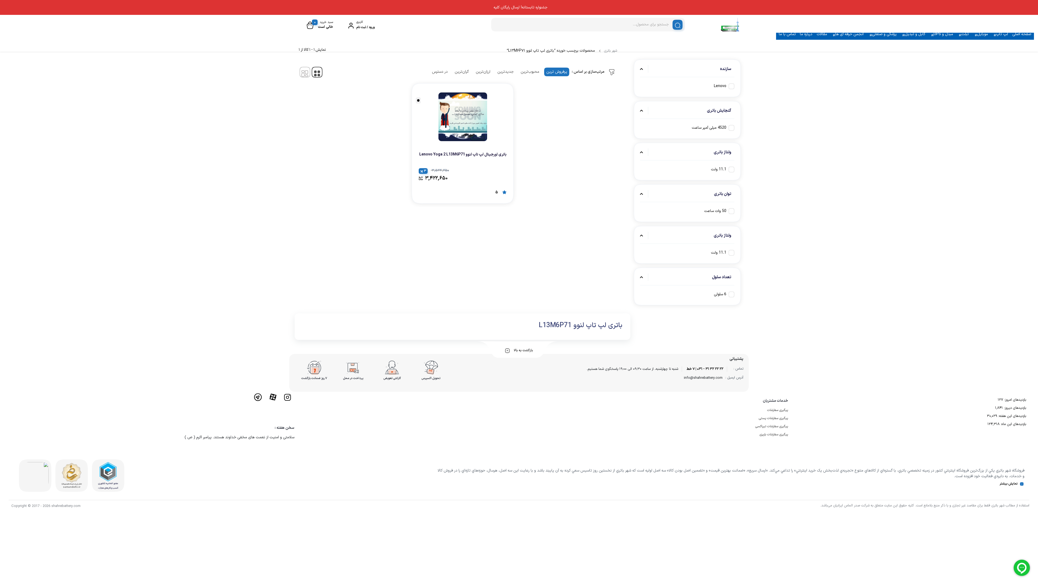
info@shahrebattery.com (703, 378)
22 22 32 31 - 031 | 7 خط (705, 369)
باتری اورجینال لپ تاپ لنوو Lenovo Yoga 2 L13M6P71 (463, 154)
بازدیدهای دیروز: (1014, 408)
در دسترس (440, 72)
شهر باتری (610, 51)
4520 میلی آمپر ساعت (709, 128)
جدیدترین (505, 72)
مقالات (822, 34)
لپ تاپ (1002, 34)
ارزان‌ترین (483, 72)
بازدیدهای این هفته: (1011, 416)
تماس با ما (787, 34)
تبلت (965, 34)
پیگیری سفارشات (777, 410)
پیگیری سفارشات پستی (773, 418)
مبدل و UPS (943, 34)
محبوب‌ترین (530, 72)
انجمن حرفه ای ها (849, 34)
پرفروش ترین (556, 72)
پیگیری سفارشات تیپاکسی (771, 426)
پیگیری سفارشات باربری (774, 434)
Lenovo (720, 86)
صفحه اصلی (1021, 34)
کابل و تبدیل (915, 34)
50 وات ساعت (715, 211)
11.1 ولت (718, 169)
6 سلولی (720, 294)
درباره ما (806, 34)
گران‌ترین (462, 72)
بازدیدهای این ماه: (1013, 424)
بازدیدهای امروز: (1014, 400)
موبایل (982, 34)
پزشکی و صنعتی (884, 34)
